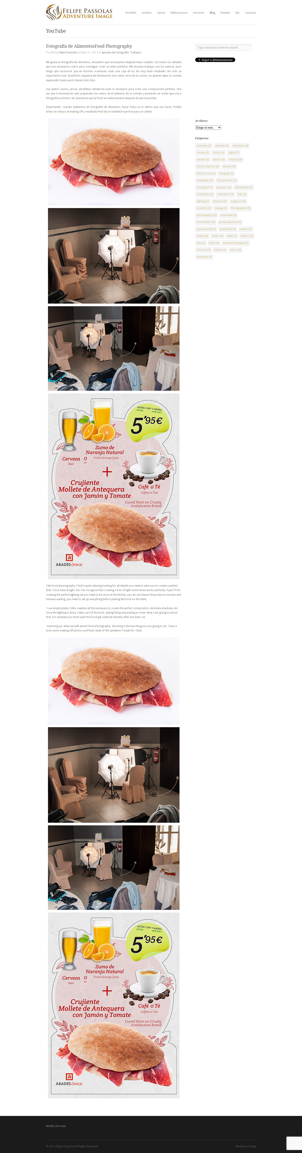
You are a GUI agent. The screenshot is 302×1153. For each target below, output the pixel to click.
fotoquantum (226, 180)
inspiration (225, 194)
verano (220, 249)
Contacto (250, 12)
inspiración (205, 194)
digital (233, 152)
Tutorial (203, 249)
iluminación (243, 187)
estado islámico (208, 166)
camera (203, 152)
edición (203, 159)
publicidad (228, 229)
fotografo (226, 173)
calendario (240, 145)
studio (217, 236)
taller (232, 236)
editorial (235, 159)
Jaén (242, 194)
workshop (204, 256)
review (246, 229)
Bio (237, 12)
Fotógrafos (204, 187)
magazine (238, 201)
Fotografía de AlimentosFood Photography (89, 46)
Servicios (198, 12)
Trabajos (135, 52)
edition (219, 159)
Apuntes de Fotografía (115, 52)
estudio (229, 166)
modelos (204, 208)
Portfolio (130, 12)
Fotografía (205, 180)
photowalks (206, 222)
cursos (218, 152)
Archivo (147, 12)
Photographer (240, 208)
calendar (221, 145)
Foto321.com (206, 173)
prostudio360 (206, 229)
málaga (221, 208)
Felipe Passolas (68, 52)
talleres (247, 236)
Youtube (225, 12)
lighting (203, 201)
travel (214, 243)
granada (224, 187)
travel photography (235, 243)
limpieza (220, 201)
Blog (212, 12)
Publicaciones (178, 12)
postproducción (230, 222)
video (235, 249)
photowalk (228, 215)
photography (206, 215)
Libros (161, 12)
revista (202, 236)
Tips (201, 243)
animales (204, 145)
